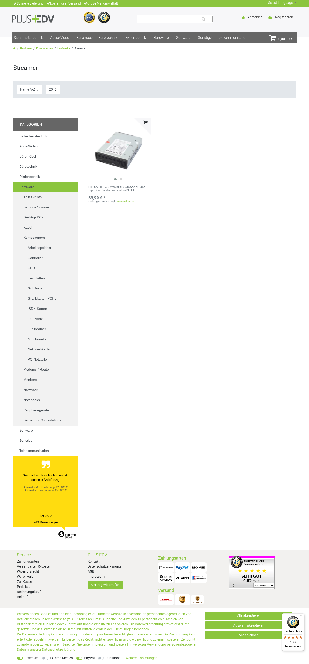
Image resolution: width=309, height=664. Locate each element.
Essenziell (32, 658)
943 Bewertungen (46, 522)
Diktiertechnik (135, 38)
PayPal (89, 658)
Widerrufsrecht (28, 571)
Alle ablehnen (249, 635)
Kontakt (94, 561)
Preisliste (23, 587)
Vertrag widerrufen (105, 585)
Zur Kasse (24, 582)
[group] (118, 150)
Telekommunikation (232, 38)
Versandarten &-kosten (34, 566)
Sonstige (205, 38)
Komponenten (44, 48)
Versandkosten (125, 201)
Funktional (113, 658)
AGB (91, 571)
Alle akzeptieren (248, 615)
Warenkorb (25, 576)
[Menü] (301, 616)
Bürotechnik (107, 38)
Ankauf (22, 597)
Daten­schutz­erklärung (58, 649)
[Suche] (203, 19)
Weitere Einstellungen (141, 658)
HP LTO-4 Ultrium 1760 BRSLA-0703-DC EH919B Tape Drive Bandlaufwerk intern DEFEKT (116, 189)
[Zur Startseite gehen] (14, 48)
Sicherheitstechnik (28, 38)
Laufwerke (63, 48)
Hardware (161, 38)
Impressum (96, 576)
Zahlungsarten (28, 561)
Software (183, 38)
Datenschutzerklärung (104, 566)
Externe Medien (61, 658)
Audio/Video (59, 38)
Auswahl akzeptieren (248, 625)
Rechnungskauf (29, 592)
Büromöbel (85, 38)
